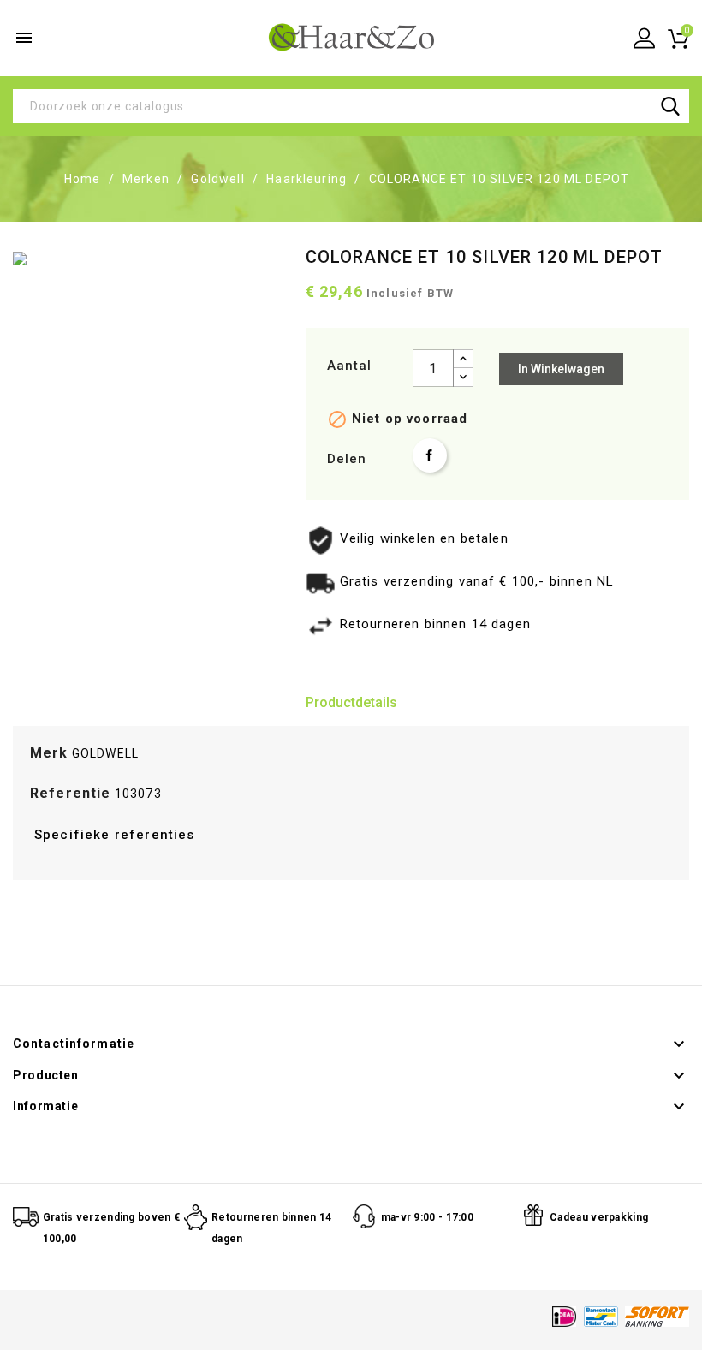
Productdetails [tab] (351, 702)
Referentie (70, 793)
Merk (49, 753)
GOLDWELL (105, 753)
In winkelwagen (561, 369)
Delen (430, 455)
